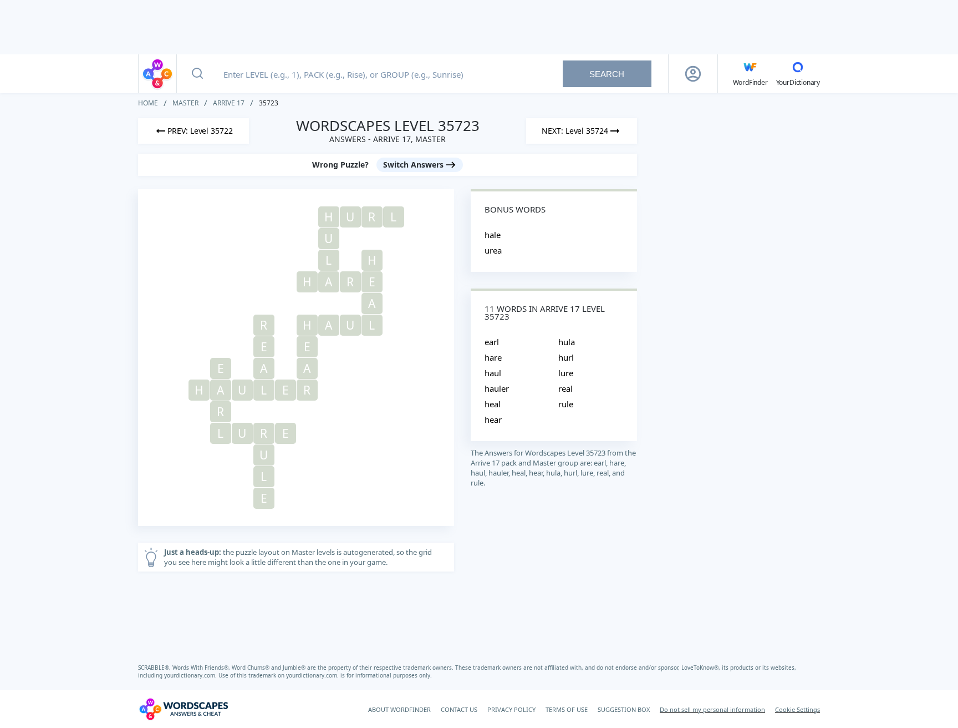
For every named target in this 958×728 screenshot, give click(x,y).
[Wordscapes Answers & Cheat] (157, 73)
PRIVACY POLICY (511, 709)
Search (606, 74)
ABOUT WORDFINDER (399, 709)
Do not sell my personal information (712, 709)
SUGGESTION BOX (624, 709)
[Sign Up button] (693, 73)
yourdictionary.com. (191, 675)
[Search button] (197, 73)
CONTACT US (459, 709)
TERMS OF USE (567, 709)
